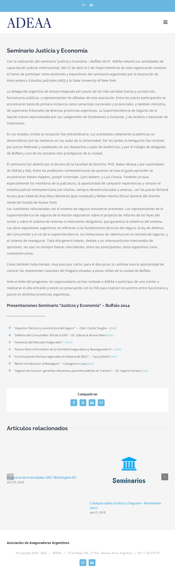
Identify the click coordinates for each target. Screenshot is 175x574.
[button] (10, 476)
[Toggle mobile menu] (165, 22)
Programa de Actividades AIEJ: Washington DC (42, 477)
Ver (113, 328)
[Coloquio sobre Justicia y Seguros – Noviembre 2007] (129, 441)
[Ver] (110, 335)
